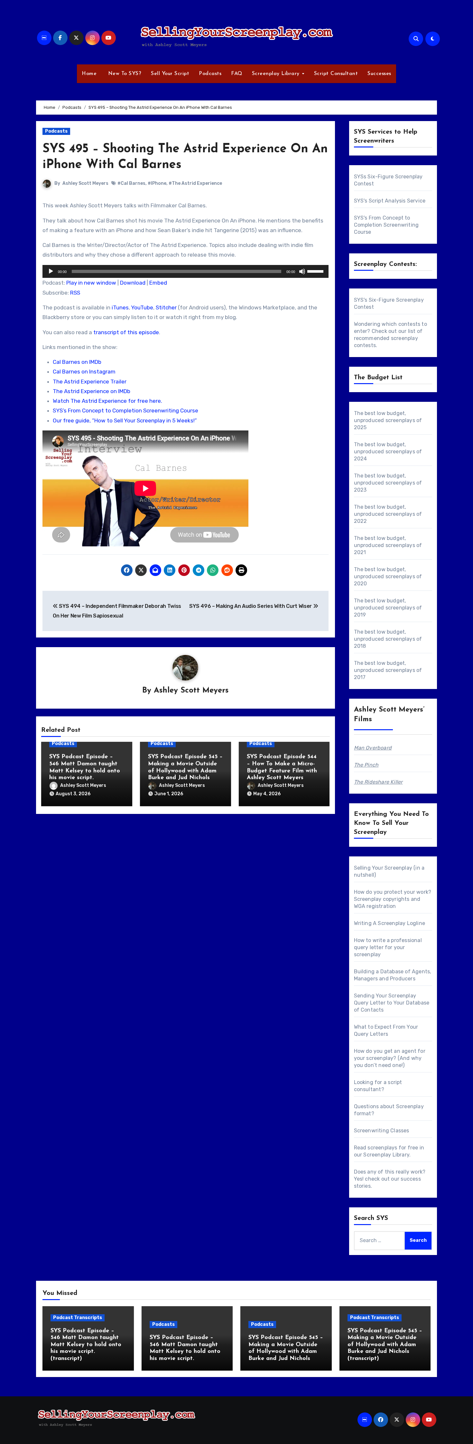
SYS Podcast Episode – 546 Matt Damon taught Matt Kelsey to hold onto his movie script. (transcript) (86, 1345)
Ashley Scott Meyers (85, 183)
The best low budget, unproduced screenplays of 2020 (388, 576)
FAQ (236, 73)
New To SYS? (123, 73)
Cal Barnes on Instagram (84, 371)
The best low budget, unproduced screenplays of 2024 (388, 451)
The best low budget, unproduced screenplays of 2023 (388, 483)
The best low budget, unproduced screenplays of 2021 (388, 545)
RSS (75, 292)
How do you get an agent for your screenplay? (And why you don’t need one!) (389, 1058)
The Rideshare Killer (378, 782)
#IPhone (157, 183)
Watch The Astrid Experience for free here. (107, 401)
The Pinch (366, 765)
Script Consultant (336, 73)
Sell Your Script (170, 73)
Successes (379, 73)
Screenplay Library (276, 73)
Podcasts (210, 73)
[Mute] (302, 271)
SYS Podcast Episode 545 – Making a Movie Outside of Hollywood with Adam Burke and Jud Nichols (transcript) (385, 1345)
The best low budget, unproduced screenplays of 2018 (388, 639)
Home (89, 73)
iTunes (120, 307)
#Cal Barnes (131, 183)
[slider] (316, 271)
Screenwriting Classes (381, 1131)
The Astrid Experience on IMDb (91, 391)
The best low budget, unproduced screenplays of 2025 (388, 420)
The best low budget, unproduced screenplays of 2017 (388, 670)
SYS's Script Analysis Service (390, 201)
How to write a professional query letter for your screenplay (388, 947)
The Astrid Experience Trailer (89, 381)
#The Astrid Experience (195, 183)
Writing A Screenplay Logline (389, 923)
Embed (158, 282)
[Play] (51, 271)
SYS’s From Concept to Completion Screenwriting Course (125, 410)
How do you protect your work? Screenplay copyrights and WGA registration (392, 899)
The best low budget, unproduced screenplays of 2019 (388, 608)
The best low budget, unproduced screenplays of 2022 (388, 514)
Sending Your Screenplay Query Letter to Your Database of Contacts (392, 1003)
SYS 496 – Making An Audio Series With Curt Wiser (251, 606)
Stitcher (166, 307)
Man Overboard (373, 748)
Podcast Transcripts (77, 1317)
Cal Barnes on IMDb (77, 362)
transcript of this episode (126, 332)
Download (132, 282)
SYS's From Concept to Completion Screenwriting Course (386, 225)
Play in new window (91, 282)
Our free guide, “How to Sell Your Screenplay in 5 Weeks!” (125, 420)
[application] (185, 271)
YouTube (142, 307)
